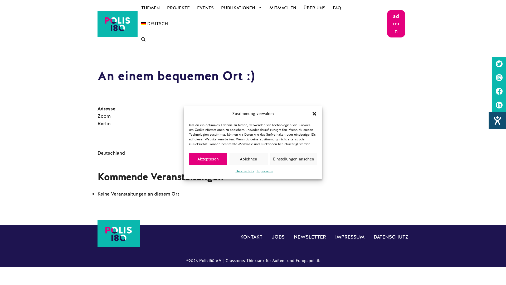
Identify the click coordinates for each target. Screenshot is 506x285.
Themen (150, 8)
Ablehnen (248, 159)
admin (396, 24)
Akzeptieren (208, 159)
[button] (314, 113)
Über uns (314, 8)
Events (205, 8)
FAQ (337, 8)
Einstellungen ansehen (293, 159)
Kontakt (251, 237)
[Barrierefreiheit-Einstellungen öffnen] (497, 120)
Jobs (278, 237)
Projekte (178, 8)
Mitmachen (282, 8)
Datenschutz (245, 171)
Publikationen (238, 8)
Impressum (265, 171)
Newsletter (310, 237)
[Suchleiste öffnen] (143, 40)
